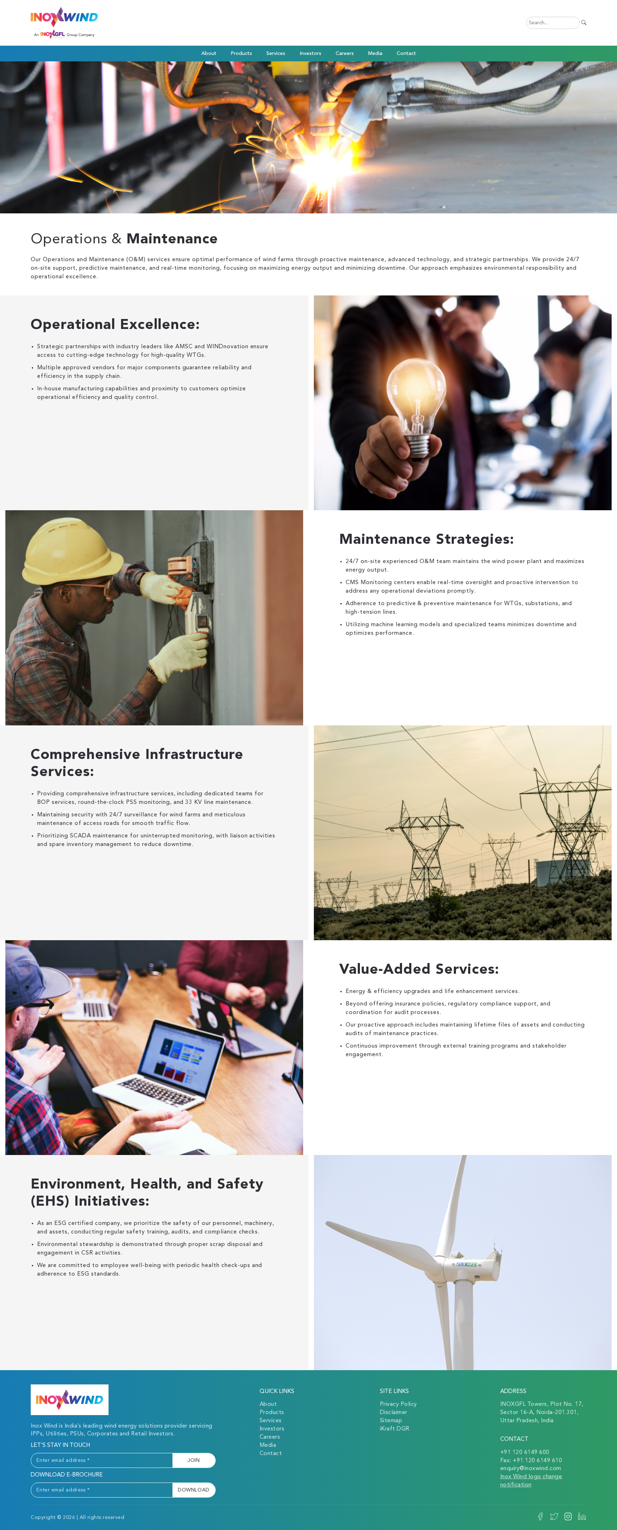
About (268, 1404)
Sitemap (391, 1421)
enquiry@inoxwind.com (530, 1468)
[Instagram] (568, 1519)
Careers (345, 53)
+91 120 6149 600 (525, 1452)
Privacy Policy (398, 1404)
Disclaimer (393, 1412)
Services (271, 1421)
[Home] (70, 1399)
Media (268, 1445)
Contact (406, 53)
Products (241, 53)
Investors (310, 53)
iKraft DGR (395, 1429)
